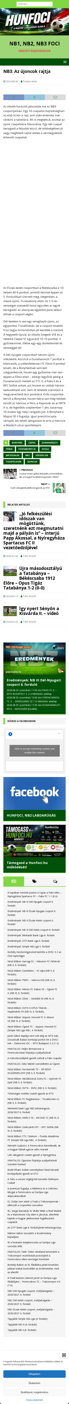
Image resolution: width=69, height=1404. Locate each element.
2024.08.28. (12, 81)
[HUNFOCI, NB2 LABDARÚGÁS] (34, 793)
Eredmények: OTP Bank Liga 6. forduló (28, 940)
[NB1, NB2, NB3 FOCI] (34, 33)
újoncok (32, 461)
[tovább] (32, 708)
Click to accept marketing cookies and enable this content (35, 750)
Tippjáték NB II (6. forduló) (22, 1330)
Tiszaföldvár (13, 461)
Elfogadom (34, 1373)
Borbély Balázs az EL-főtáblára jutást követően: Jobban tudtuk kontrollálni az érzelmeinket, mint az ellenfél (33, 1268)
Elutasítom (34, 1383)
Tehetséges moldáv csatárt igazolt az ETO (31, 1093)
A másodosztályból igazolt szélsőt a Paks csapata (34, 1058)
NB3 (27, 455)
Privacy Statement (34, 1399)
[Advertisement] (34, 176)
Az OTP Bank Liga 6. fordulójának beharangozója (34, 1227)
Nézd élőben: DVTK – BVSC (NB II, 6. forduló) (32, 1088)
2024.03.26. (12, 621)
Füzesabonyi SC (27, 449)
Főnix (9, 449)
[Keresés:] (35, 3)
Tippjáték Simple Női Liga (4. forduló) (28, 1318)
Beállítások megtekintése (34, 1392)
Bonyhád (17, 442)
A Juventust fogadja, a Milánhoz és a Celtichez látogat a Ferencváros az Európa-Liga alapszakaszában (33, 1192)
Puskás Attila (30, 81)
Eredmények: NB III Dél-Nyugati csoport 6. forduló (34, 682)
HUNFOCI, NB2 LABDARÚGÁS (31, 815)
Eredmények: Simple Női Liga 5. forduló (29, 946)
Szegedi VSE (42, 455)
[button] (64, 1355)
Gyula (45, 449)
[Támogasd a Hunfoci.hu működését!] (34, 841)
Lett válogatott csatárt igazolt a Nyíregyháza (32, 1155)
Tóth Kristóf (29, 556)
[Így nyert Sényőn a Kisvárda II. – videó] (10, 611)
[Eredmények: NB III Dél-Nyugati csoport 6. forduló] (34, 659)
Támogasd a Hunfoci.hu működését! (27, 864)
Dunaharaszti (50, 442)
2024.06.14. (12, 596)
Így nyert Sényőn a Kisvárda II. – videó (39, 610)
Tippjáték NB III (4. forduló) (22, 1324)
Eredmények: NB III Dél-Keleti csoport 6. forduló (34, 929)
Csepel (32, 442)
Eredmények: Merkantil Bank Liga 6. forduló (31, 935)
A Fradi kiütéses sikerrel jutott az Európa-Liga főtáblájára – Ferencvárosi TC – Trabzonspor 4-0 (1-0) (34, 1281)
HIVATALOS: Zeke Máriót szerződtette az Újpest (34, 1063)
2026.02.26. (12, 556)
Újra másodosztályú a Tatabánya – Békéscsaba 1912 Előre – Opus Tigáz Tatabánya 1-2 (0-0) (32, 578)
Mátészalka (12, 455)
